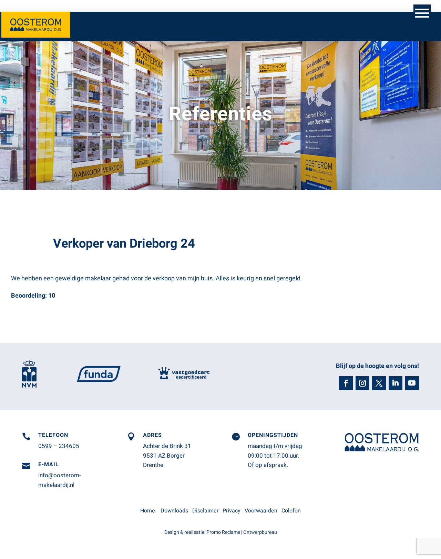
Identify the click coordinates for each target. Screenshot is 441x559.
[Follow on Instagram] (362, 383)
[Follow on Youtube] (412, 383)
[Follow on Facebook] (346, 383)
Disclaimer (205, 511)
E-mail (48, 464)
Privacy (231, 511)
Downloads (174, 511)
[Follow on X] (379, 383)
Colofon (291, 511)
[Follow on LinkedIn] (395, 383)
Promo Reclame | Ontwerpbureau (241, 532)
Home (147, 511)
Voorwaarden (261, 511)
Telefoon (53, 435)
